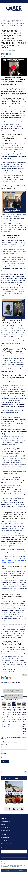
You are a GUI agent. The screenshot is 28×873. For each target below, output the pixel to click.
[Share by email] (10, 54)
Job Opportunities (5, 840)
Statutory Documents (5, 821)
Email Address (4, 744)
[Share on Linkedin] (7, 54)
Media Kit (3, 825)
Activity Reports (4, 827)
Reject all (7, 870)
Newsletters (3, 829)
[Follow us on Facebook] (2, 678)
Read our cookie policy (14, 866)
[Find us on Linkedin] (7, 678)
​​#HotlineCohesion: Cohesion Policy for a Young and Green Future (13, 696)
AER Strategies (4, 822)
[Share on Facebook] (2, 54)
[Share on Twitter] (5, 54)
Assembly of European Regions (14, 8)
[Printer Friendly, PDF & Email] (24, 675)
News (19, 682)
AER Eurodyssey (9, 682)
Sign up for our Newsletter (6, 843)
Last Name (3, 753)
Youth (8, 684)
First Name (3, 748)
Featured (15, 682)
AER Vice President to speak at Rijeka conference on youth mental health (19, 714)
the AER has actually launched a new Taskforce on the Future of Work (13, 560)
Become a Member (5, 837)
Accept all (21, 870)
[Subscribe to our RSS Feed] (10, 678)
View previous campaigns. (6, 757)
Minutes (3, 824)
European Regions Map (6, 830)
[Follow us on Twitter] (5, 678)
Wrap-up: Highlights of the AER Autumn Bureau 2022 (11, 691)
